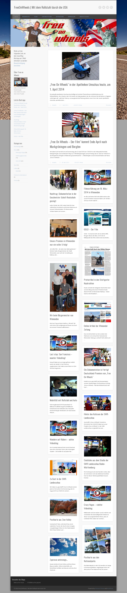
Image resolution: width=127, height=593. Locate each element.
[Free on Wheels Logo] (63, 33)
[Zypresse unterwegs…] (63, 547)
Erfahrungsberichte (21, 156)
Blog (16, 16)
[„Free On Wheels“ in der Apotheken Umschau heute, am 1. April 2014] (80, 66)
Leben (16, 168)
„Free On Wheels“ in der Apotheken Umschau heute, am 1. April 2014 (20, 105)
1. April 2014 (65, 105)
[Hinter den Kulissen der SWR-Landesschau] (97, 403)
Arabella (54, 105)
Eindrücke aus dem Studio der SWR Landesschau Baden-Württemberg (96, 463)
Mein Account (84, 16)
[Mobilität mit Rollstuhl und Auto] (63, 386)
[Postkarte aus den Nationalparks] (97, 540)
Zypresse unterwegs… (59, 559)
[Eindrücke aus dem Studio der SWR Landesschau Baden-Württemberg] (97, 446)
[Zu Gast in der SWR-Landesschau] (63, 467)
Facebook (99, 7)
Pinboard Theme (99, 588)
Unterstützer (47, 16)
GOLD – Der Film (91, 229)
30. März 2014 (65, 162)
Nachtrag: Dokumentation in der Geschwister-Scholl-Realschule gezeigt (63, 197)
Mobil (17, 171)
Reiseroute (26, 16)
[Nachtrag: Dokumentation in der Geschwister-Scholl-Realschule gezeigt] (63, 180)
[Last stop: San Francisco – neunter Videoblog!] (63, 343)
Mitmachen (60, 16)
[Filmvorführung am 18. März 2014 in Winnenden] (97, 177)
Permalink (108, 105)
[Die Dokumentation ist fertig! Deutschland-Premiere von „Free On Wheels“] (97, 357)
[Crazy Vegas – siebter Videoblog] (97, 493)
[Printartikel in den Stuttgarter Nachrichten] (97, 261)
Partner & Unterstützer (20, 175)
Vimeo (107, 7)
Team (35, 16)
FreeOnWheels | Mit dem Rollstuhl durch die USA (41, 7)
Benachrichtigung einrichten (19, 64)
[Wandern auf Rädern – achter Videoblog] (63, 428)
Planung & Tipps (20, 152)
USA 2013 (76, 105)
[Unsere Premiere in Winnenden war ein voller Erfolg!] (63, 228)
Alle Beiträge (17, 146)
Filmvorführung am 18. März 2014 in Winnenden (20, 131)
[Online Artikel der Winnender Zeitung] (97, 312)
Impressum (71, 16)
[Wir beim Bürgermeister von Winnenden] (63, 287)
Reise (80, 105)
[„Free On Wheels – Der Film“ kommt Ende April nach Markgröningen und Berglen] (80, 124)
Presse (16, 180)
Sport (15, 165)
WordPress (110, 588)
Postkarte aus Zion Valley (60, 519)
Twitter (103, 7)
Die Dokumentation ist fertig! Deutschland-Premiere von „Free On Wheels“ (97, 373)
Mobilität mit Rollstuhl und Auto (63, 400)
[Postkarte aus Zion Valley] (63, 507)
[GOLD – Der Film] (97, 217)
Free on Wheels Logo (98, 31)
